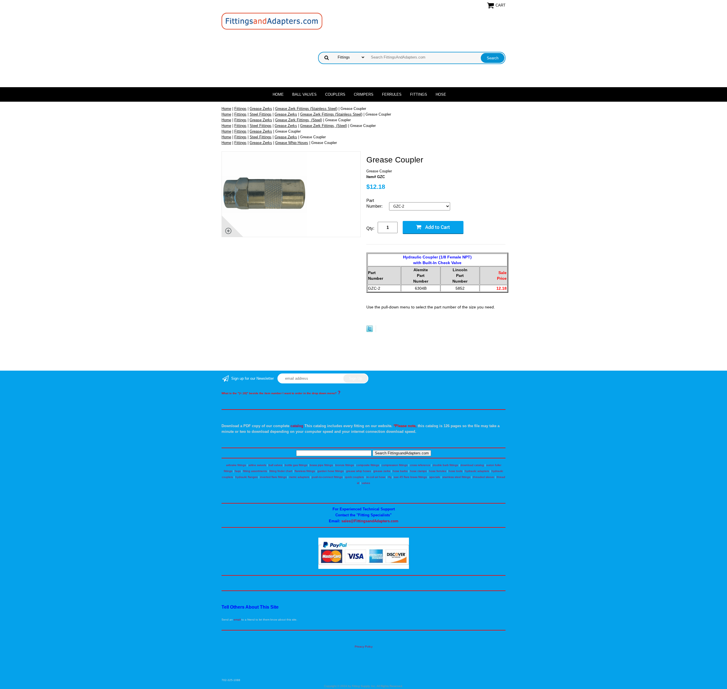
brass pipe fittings (321, 465)
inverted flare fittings (273, 477)
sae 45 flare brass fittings (410, 477)
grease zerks (381, 471)
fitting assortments (255, 471)
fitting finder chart (281, 471)
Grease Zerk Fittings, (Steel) (298, 120)
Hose (441, 94)
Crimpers (363, 94)
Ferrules (392, 94)
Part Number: (375, 203)
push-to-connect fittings (327, 477)
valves (366, 483)
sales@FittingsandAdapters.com (369, 521)
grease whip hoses (358, 471)
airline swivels (257, 465)
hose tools (455, 471)
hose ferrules (437, 471)
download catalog (472, 465)
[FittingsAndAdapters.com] (272, 21)
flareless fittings (305, 471)
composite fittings (367, 465)
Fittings (418, 94)
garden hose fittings (330, 471)
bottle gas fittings (296, 465)
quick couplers (354, 477)
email (237, 619)
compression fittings (395, 465)
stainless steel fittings (456, 477)
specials (434, 477)
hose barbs (400, 471)
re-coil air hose (375, 477)
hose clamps (418, 471)
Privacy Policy (364, 646)
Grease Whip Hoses (291, 143)
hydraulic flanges (246, 477)
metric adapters (299, 477)
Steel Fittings (260, 114)
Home (278, 94)
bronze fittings (344, 465)
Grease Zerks (261, 109)
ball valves (275, 465)
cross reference (420, 465)
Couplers (335, 94)
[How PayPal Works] (363, 567)
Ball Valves (304, 94)
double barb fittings (445, 465)
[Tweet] (369, 331)
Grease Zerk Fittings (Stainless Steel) (306, 109)
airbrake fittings (236, 465)
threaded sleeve (483, 477)
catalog (297, 426)
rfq (389, 477)
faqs (238, 471)
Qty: (370, 228)
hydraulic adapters (477, 471)
